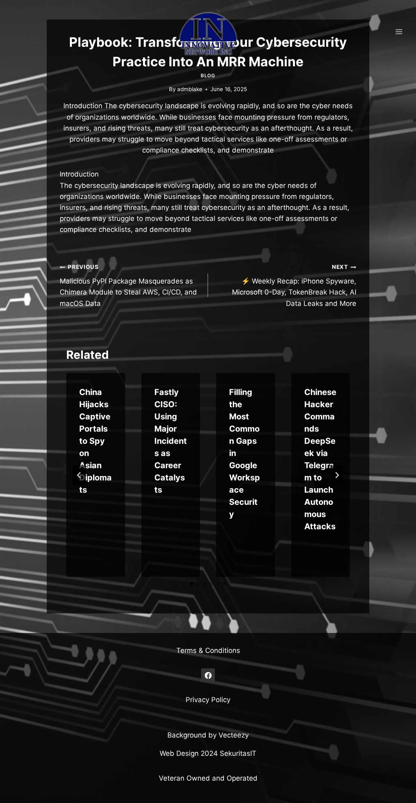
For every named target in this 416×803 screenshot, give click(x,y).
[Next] (336, 475)
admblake (189, 89)
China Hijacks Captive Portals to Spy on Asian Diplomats (95, 441)
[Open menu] (398, 31)
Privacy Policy (208, 700)
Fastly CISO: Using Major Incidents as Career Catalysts (170, 441)
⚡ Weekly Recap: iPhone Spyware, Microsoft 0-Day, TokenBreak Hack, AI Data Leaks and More (294, 285)
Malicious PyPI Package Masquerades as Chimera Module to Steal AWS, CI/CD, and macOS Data (128, 285)
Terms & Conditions (208, 650)
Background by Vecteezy (208, 735)
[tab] (192, 584)
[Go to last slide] (79, 475)
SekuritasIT (238, 753)
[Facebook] (208, 675)
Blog (208, 75)
